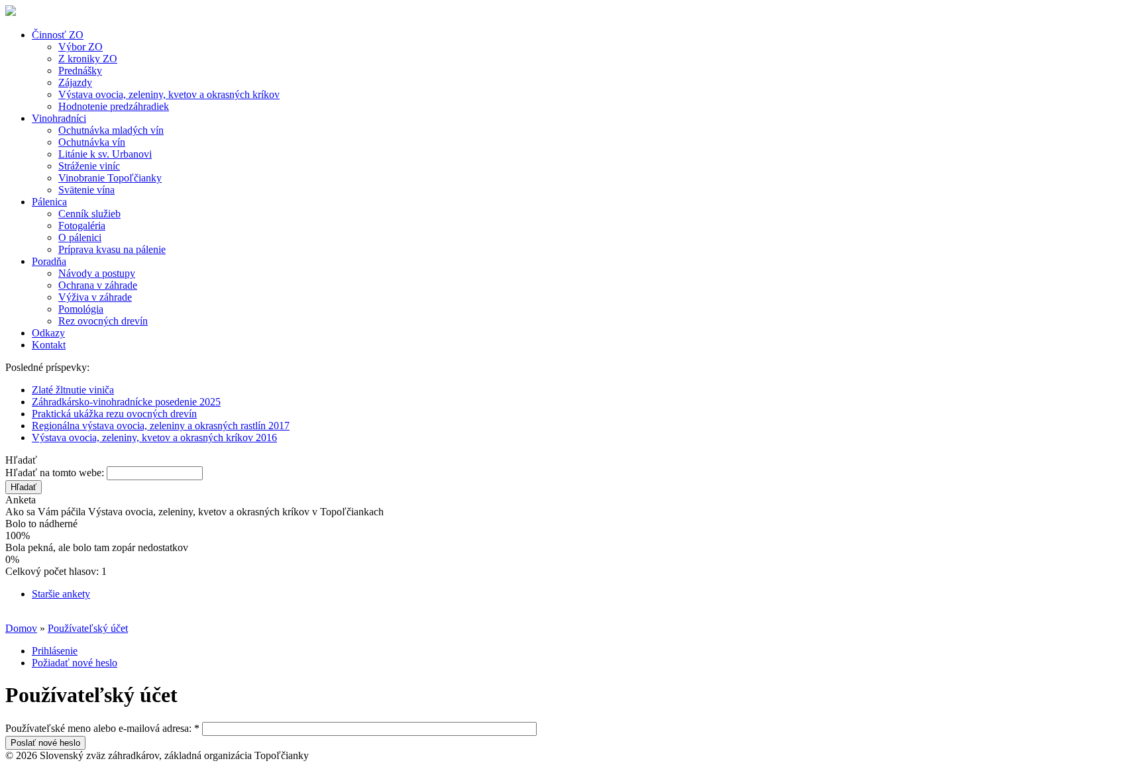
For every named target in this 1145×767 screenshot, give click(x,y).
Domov (21, 628)
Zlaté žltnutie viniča (73, 389)
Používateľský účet (88, 628)
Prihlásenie (55, 650)
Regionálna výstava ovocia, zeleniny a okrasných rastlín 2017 (161, 425)
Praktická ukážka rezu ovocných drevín (114, 413)
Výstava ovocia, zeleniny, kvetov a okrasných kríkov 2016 (154, 437)
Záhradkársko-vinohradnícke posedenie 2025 (126, 401)
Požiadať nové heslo (74, 662)
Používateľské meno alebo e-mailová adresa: (102, 728)
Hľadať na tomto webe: (56, 472)
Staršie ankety (61, 593)
